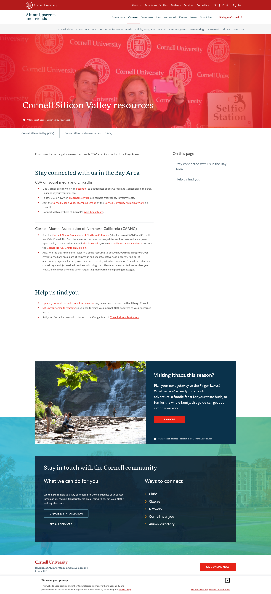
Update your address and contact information (68, 303)
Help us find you (188, 179)
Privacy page (125, 589)
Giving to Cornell (229, 17)
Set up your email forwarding (59, 308)
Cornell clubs (65, 29)
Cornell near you (161, 516)
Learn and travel (166, 17)
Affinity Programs (145, 29)
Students (176, 5)
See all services (61, 524)
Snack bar (206, 17)
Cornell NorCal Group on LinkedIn (66, 248)
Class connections (86, 29)
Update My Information (66, 513)
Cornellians (203, 5)
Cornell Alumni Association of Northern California (80, 235)
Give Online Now (217, 567)
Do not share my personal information (210, 589)
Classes (154, 501)
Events (183, 17)
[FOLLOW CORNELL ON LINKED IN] (223, 5)
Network (155, 508)
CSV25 (108, 133)
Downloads (213, 29)
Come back (118, 17)
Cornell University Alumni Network (124, 203)
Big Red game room (234, 29)
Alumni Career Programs (172, 29)
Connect (133, 17)
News (193, 17)
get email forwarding (93, 499)
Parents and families (156, 5)
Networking (197, 29)
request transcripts (69, 499)
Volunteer (147, 17)
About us (136, 5)
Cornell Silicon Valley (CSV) (37, 133)
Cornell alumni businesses (124, 317)
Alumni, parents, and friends (41, 17)
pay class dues (56, 503)
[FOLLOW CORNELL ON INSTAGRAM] (227, 5)
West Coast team (93, 212)
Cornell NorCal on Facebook (125, 243)
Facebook (81, 189)
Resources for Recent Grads (116, 29)
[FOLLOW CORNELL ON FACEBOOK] (219, 5)
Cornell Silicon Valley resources (83, 133)
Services (188, 5)
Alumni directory (162, 523)
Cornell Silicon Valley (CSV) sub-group (74, 203)
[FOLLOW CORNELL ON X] (215, 5)
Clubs (153, 493)
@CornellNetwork (79, 198)
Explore (169, 419)
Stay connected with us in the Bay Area (201, 166)
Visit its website (91, 243)
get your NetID (115, 499)
